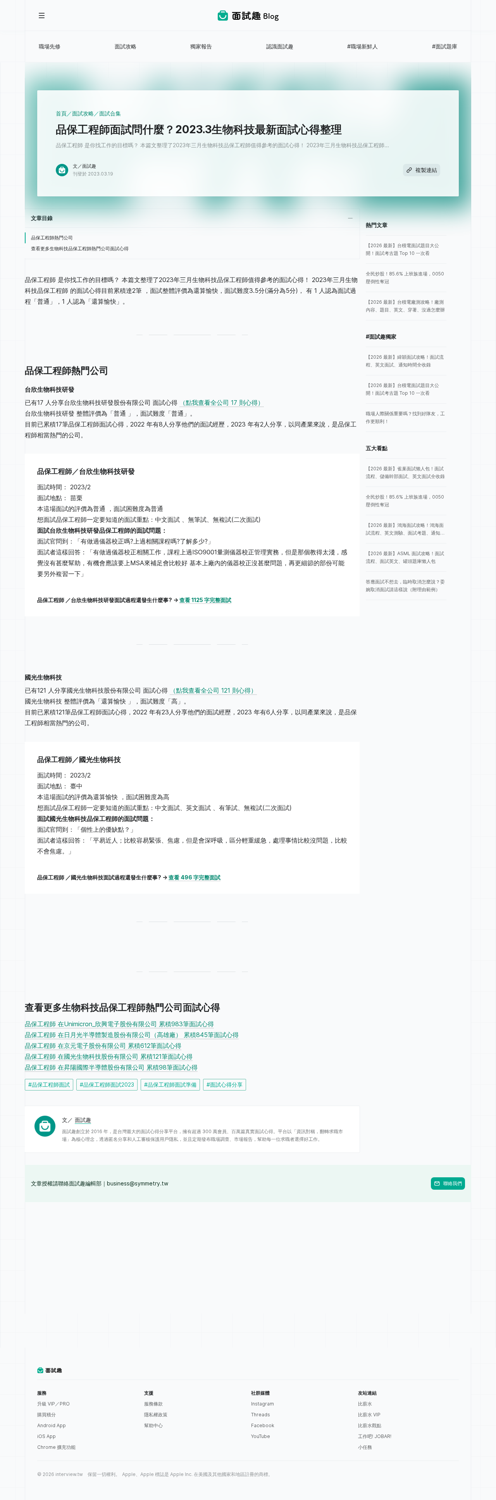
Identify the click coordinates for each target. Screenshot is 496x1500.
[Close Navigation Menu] (42, 15)
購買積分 (46, 1414)
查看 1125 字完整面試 (205, 600)
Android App (51, 1425)
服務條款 (153, 1404)
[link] (406, 249)
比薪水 (365, 1404)
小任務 (365, 1447)
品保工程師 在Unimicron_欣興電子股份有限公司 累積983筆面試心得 (119, 1024)
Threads (260, 1414)
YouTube (260, 1436)
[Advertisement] (248, 1256)
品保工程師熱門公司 (52, 238)
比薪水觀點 (369, 1425)
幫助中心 (153, 1425)
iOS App (46, 1436)
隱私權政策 (155, 1414)
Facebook (262, 1425)
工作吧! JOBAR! (374, 1436)
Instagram (262, 1404)
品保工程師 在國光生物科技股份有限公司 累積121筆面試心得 (109, 1056)
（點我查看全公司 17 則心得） (221, 402)
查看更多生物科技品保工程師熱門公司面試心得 (80, 248)
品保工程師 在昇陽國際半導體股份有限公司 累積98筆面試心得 (111, 1067)
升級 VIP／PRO (53, 1404)
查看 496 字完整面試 (194, 877)
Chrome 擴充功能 (56, 1447)
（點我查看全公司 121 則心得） (213, 690)
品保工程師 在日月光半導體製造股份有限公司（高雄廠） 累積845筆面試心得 (132, 1035)
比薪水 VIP (369, 1414)
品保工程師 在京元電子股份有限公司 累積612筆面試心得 (103, 1045)
